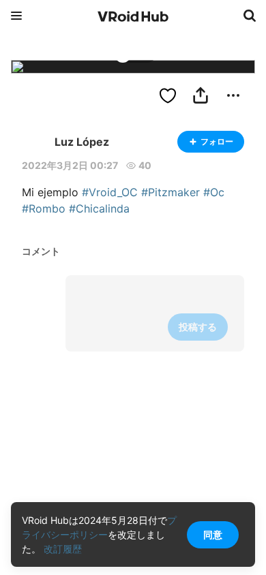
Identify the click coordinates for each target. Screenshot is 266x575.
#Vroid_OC (110, 192)
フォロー (217, 141)
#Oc (213, 192)
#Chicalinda (99, 208)
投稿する (198, 326)
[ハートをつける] (168, 95)
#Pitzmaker (170, 192)
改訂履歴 (63, 549)
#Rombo (43, 208)
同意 (212, 534)
